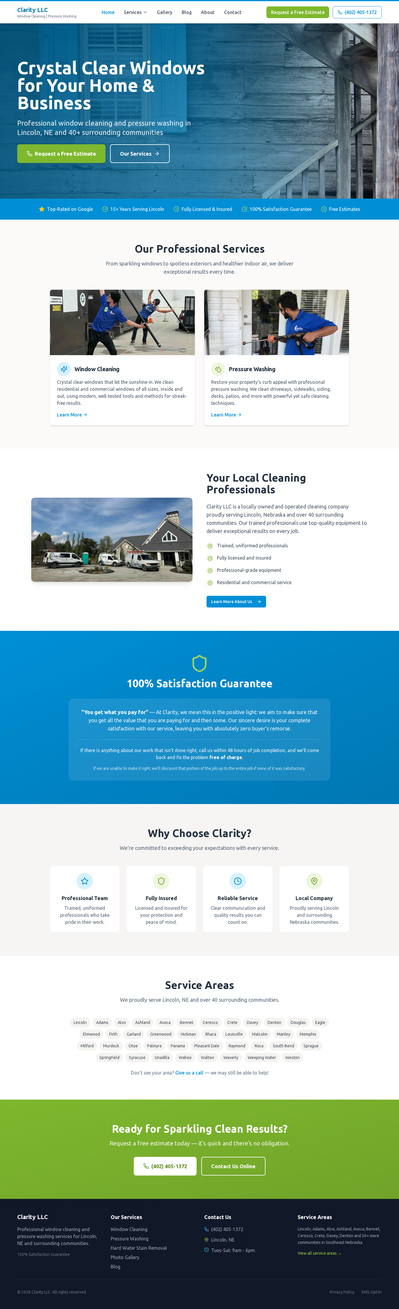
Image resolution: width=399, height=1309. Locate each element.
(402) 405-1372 (169, 1166)
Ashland (142, 1022)
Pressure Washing (129, 1238)
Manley (283, 1034)
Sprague (311, 1046)
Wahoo (185, 1057)
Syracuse (137, 1057)
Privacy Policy (342, 1292)
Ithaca (210, 1034)
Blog (187, 12)
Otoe (133, 1046)
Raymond (237, 1046)
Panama (178, 1046)
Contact (233, 12)
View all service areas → (320, 1253)
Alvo (122, 1022)
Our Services (136, 154)
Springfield (109, 1057)
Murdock (111, 1046)
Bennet (186, 1022)
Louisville (234, 1034)
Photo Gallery (125, 1257)
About (208, 12)
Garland (134, 1034)
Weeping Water (262, 1057)
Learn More (69, 414)
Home (108, 12)
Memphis (308, 1034)
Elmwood (91, 1034)
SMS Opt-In (371, 1292)
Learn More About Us (231, 601)
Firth (113, 1034)
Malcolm (260, 1034)
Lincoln (80, 1022)
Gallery (164, 12)
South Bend (283, 1046)
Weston (292, 1057)
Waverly (230, 1057)
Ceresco (210, 1022)
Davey (252, 1022)
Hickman (188, 1034)
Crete (232, 1022)
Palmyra (154, 1046)
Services (133, 12)
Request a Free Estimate (298, 12)
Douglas (298, 1022)
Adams (102, 1022)
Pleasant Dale (206, 1046)
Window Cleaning (129, 1229)
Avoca (165, 1022)
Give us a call (189, 1072)
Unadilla (162, 1057)
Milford (87, 1046)
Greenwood (160, 1034)
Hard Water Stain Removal (139, 1248)
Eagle (320, 1022)
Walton (207, 1057)
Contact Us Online (233, 1166)
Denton (274, 1022)
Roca (259, 1046)
